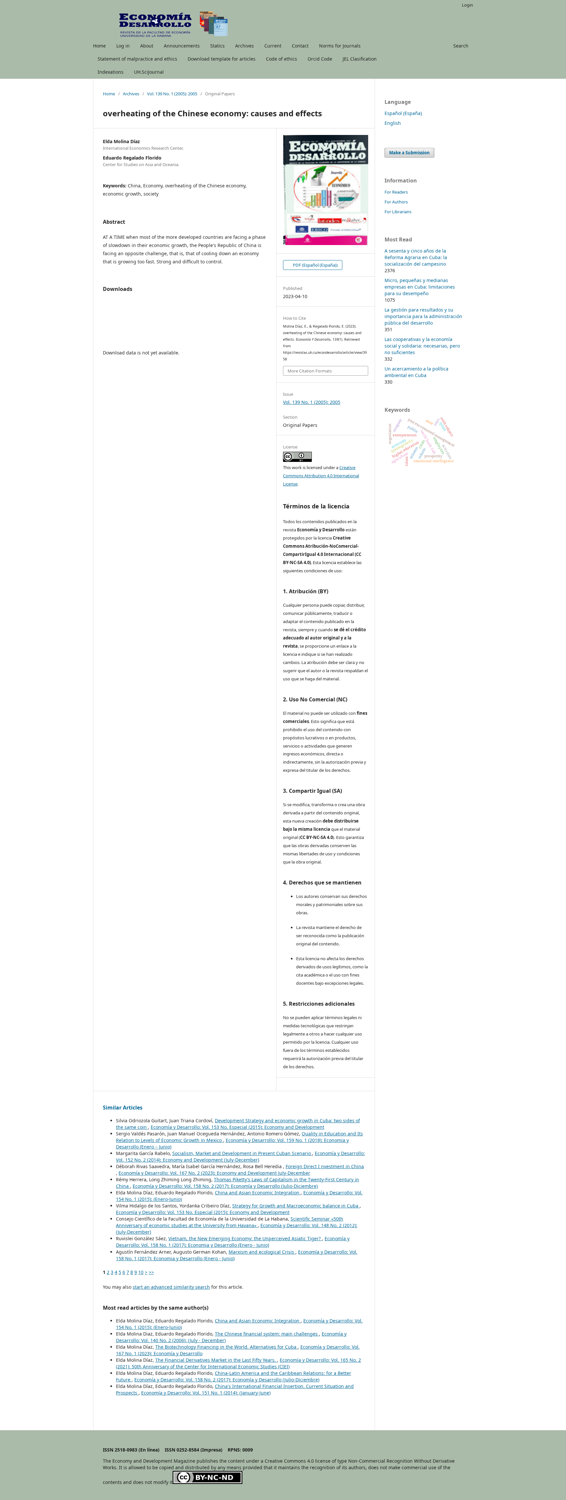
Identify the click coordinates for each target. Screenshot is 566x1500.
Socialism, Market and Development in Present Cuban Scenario (242, 1153)
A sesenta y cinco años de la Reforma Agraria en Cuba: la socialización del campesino (416, 257)
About (146, 46)
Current (272, 46)
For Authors (396, 202)
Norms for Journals (340, 46)
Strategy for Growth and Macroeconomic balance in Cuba (296, 1206)
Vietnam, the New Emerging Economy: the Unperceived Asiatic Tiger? (245, 1238)
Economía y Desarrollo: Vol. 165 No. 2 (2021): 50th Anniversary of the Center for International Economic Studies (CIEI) (238, 1363)
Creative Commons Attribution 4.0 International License (321, 476)
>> (151, 1272)
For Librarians (398, 212)
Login (467, 5)
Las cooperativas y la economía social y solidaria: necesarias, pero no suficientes (422, 345)
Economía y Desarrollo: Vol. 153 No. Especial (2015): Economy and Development (237, 1127)
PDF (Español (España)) (315, 265)
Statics (217, 46)
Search (460, 46)
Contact (300, 46)
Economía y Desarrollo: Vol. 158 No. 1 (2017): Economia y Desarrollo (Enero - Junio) (232, 1241)
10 (140, 1272)
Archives (244, 46)
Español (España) (403, 113)
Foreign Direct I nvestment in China (325, 1166)
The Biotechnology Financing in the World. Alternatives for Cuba (226, 1347)
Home (99, 46)
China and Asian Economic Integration (258, 1192)
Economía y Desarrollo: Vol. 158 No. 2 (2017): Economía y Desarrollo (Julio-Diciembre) (225, 1186)
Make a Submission (409, 153)
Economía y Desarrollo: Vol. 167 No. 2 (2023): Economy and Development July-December (214, 1173)
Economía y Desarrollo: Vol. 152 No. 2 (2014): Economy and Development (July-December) (240, 1156)
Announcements (182, 46)
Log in (123, 46)
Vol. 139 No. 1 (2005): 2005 (172, 94)
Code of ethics (281, 59)
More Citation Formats (310, 371)
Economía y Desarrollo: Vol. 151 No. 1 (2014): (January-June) (206, 1393)
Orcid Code (320, 59)
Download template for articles (221, 59)
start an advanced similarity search (171, 1287)
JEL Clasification (360, 59)
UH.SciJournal (149, 72)
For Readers (396, 192)
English (393, 123)
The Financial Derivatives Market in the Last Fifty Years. (216, 1360)
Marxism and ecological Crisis (262, 1252)
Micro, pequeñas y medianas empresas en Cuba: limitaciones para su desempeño (420, 286)
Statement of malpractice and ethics (137, 59)
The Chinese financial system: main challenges (267, 1334)
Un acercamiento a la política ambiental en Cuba (416, 372)
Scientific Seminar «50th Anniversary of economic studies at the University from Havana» (229, 1222)
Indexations (110, 72)
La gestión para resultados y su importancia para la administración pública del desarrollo (423, 316)
